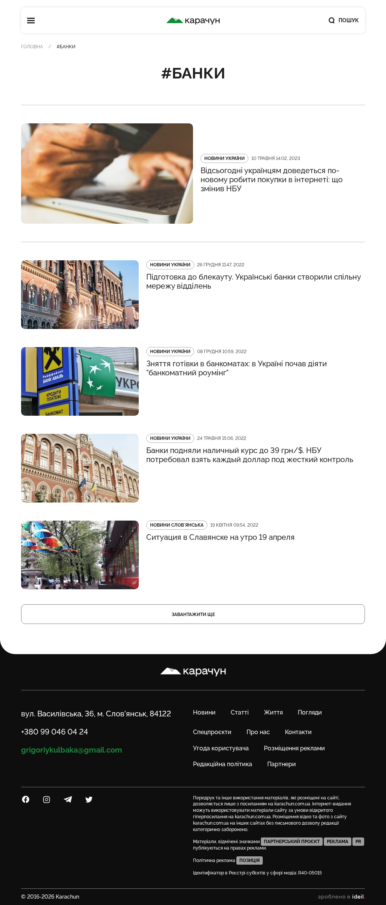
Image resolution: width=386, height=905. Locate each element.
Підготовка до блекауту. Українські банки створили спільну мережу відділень (253, 281)
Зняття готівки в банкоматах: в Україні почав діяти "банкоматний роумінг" (236, 368)
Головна (32, 47)
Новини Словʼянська (177, 525)
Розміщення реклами (294, 748)
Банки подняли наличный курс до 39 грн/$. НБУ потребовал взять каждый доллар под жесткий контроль (249, 455)
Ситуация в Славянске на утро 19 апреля (220, 537)
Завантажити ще (193, 614)
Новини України (224, 158)
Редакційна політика (222, 764)
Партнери (281, 764)
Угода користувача (221, 748)
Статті (240, 712)
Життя (273, 712)
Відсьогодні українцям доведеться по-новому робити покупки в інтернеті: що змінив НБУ (272, 179)
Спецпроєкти (212, 732)
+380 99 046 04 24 (54, 731)
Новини (204, 712)
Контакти (298, 732)
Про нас (258, 732)
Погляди (310, 712)
